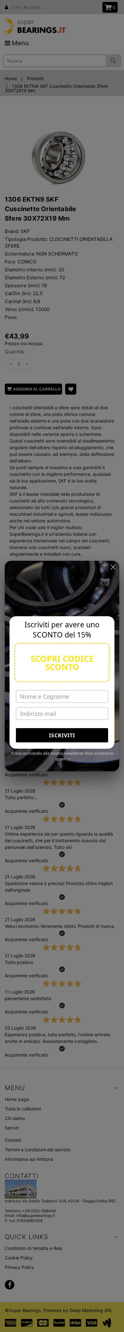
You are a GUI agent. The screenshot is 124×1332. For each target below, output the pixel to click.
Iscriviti (62, 735)
